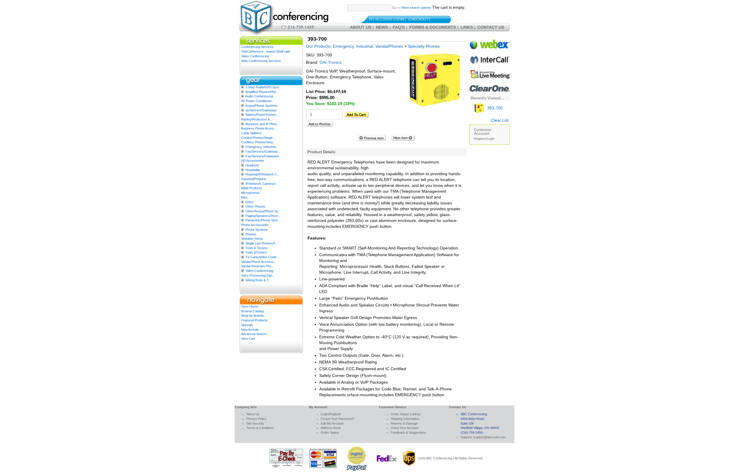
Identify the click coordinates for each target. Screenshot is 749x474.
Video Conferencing (255, 56)
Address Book (331, 428)
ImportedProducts (254, 179)
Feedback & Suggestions (408, 432)
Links (467, 27)
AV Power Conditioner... (257, 101)
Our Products (318, 46)
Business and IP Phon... (262, 124)
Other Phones (255, 206)
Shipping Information (405, 418)
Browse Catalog (252, 311)
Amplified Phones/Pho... (262, 92)
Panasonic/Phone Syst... (262, 220)
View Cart (248, 338)
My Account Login (386, 19)
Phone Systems (256, 229)
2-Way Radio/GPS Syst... (263, 87)
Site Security (255, 423)
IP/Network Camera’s (260, 183)
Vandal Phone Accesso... (258, 261)
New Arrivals (250, 329)
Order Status (330, 432)
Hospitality (252, 170)
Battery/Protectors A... (256, 119)
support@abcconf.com (489, 437)
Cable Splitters (251, 133)
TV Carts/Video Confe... (262, 257)
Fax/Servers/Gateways (262, 156)
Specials (247, 325)
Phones (250, 234)
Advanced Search (254, 334)
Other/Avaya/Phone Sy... (263, 211)
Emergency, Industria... (261, 147)
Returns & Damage (404, 423)
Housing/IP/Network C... (262, 174)
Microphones (250, 192)
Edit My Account (332, 423)
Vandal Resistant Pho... (257, 266)
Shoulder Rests (252, 238)
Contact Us (490, 27)
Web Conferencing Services (261, 61)
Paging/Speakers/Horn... (262, 216)
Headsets (252, 165)
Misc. (245, 197)
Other (249, 202)
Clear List (500, 120)
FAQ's (399, 27)
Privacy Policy (256, 418)
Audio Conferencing (259, 96)
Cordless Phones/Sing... (258, 142)
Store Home (249, 306)
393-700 (494, 108)
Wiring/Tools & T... (258, 280)
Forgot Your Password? (337, 418)
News (382, 27)
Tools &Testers (256, 252)
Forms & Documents (432, 27)
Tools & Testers (256, 248)
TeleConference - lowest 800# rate (265, 51)
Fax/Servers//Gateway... (262, 151)
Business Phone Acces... (258, 128)
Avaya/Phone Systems (261, 105)
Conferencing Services (257, 47)
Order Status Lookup (405, 414)
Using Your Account (404, 428)
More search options (416, 7)
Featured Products (254, 320)
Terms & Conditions (260, 428)
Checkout (418, 19)
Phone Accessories (255, 225)
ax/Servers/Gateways (261, 110)
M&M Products (251, 188)
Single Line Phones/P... (261, 243)
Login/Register (331, 414)
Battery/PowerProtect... (262, 114)
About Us (360, 27)
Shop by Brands (252, 315)
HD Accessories (252, 160)
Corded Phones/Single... (258, 137)
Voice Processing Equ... (258, 275)
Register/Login (484, 138)
